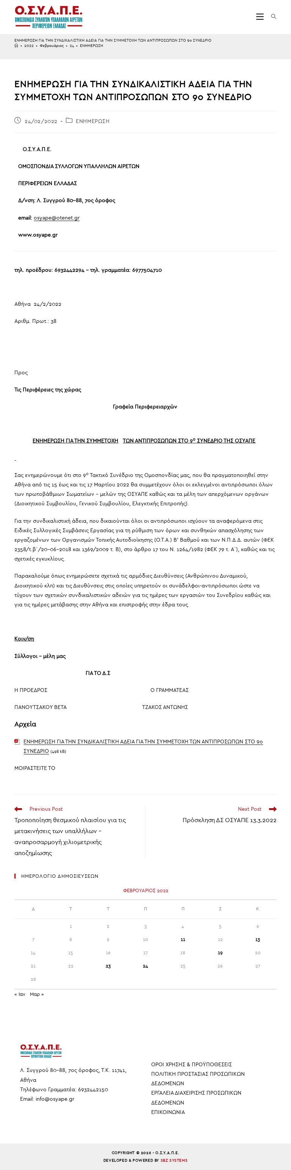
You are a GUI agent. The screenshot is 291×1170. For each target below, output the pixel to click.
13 (257, 939)
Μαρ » (37, 994)
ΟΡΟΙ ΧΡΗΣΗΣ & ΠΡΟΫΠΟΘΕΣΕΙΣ (191, 1064)
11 (183, 939)
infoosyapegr (55, 1099)
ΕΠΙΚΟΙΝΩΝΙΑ (168, 1112)
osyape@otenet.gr (57, 218)
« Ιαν (19, 994)
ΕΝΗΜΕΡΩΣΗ (91, 46)
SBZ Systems (174, 1160)
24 (145, 966)
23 (108, 966)
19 (220, 952)
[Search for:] (271, 17)
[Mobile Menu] (261, 17)
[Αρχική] (16, 46)
